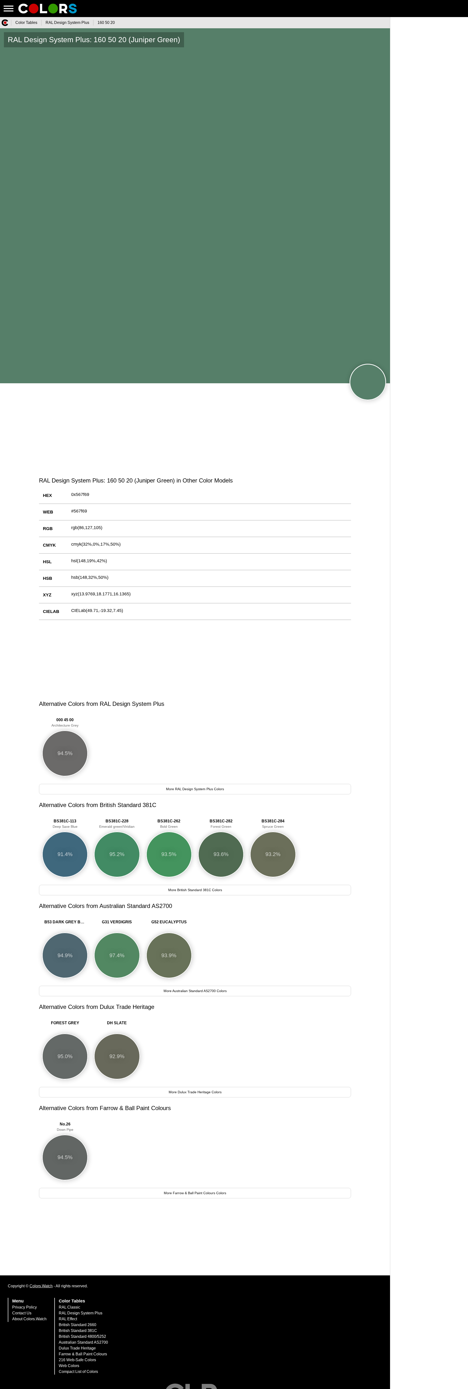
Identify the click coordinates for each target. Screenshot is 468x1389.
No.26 (65, 1127)
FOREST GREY (65, 1023)
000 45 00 (64, 722)
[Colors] (5, 22)
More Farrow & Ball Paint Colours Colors (195, 1193)
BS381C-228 (117, 823)
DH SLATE (117, 1023)
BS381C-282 (221, 823)
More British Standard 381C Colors (195, 890)
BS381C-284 (273, 823)
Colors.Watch (41, 1286)
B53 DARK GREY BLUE (66, 922)
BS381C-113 (65, 823)
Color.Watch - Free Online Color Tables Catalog (47, 8)
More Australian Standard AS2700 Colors (195, 991)
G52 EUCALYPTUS (169, 922)
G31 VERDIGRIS (117, 922)
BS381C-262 (168, 823)
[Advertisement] (195, 436)
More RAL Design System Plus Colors (195, 789)
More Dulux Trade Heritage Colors (195, 1092)
